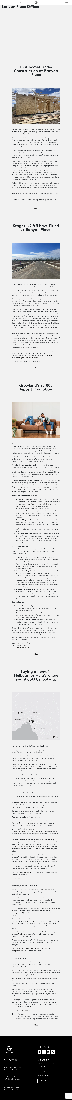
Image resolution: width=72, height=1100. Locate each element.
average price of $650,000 (21, 913)
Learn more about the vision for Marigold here (27, 948)
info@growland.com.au (13, 1079)
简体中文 (22, 2)
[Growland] (36, 2)
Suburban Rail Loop (21, 846)
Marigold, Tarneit (21, 645)
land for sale (28, 872)
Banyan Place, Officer (23, 643)
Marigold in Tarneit (48, 504)
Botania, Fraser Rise (22, 648)
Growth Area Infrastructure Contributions (26, 831)
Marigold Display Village (20, 950)
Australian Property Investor (21, 823)
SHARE (36, 208)
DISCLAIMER (16, 1087)
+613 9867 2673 (10, 1077)
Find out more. (17, 878)
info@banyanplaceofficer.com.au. (29, 358)
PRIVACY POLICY (8, 1087)
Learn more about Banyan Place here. (25, 1010)
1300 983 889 (47, 355)
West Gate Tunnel (33, 921)
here (13, 202)
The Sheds (21, 934)
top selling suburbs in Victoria (41, 889)
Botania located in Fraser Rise (26, 506)
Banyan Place (26, 131)
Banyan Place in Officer (36, 287)
